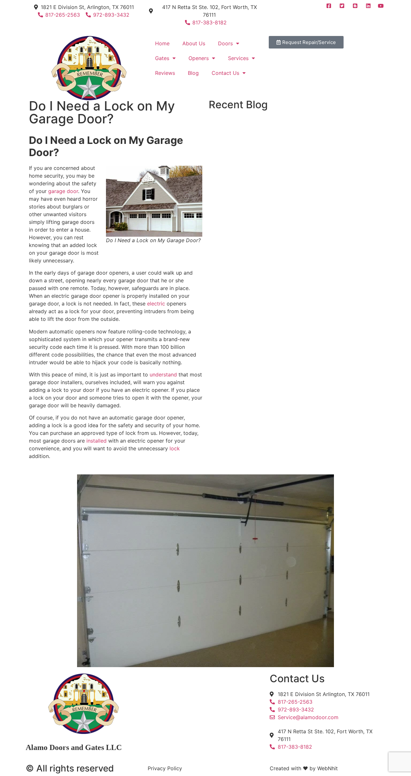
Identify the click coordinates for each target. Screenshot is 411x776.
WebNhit (327, 768)
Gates (162, 58)
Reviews (165, 73)
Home (162, 43)
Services (238, 58)
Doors (225, 43)
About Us (193, 43)
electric (157, 303)
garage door (62, 191)
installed (97, 440)
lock (174, 448)
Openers (198, 58)
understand (163, 374)
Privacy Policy (165, 768)
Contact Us (225, 73)
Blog (193, 73)
